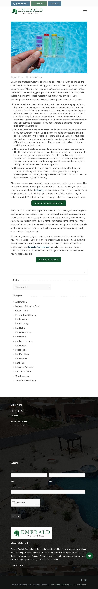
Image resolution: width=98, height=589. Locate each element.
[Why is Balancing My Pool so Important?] (49, 47)
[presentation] (26, 503)
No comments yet (35, 77)
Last (51, 481)
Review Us (55, 4)
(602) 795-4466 (21, 4)
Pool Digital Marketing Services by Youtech (68, 584)
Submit (16, 516)
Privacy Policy (17, 565)
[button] (89, 555)
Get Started (39, 4)
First (13, 481)
